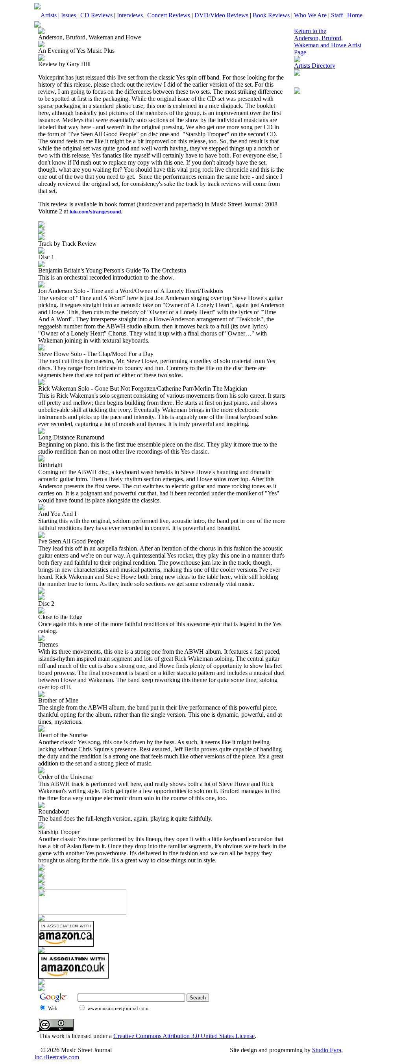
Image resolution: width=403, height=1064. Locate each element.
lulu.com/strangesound (95, 212)
